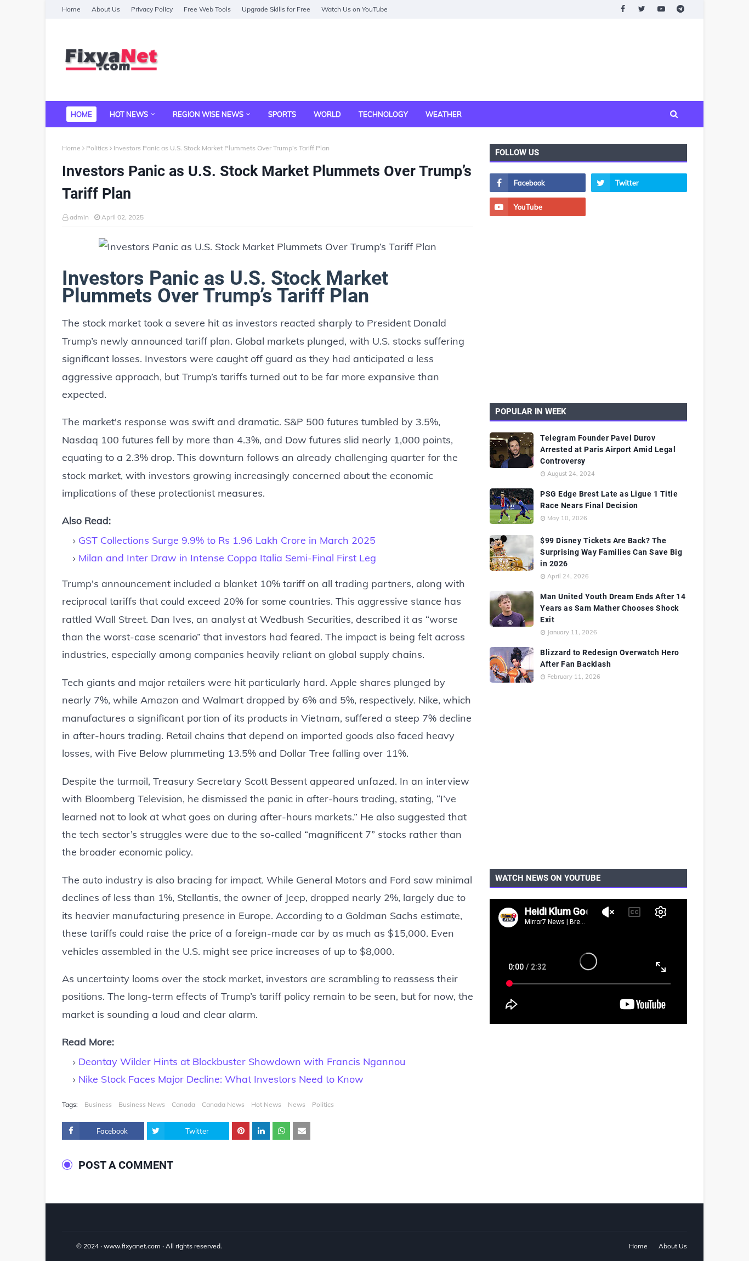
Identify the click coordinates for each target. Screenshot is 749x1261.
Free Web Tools (207, 9)
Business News (141, 1104)
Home (71, 9)
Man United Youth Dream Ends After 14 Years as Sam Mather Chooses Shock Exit (612, 608)
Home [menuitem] (81, 114)
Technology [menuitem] (383, 114)
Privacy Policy (152, 9)
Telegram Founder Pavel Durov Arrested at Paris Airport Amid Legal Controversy (608, 449)
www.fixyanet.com (132, 1246)
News (296, 1104)
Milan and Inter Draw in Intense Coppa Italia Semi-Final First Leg (227, 557)
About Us (106, 9)
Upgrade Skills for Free (276, 9)
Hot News (266, 1104)
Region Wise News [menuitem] (208, 114)
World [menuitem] (327, 114)
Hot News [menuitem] (129, 114)
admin (79, 217)
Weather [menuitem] (443, 114)
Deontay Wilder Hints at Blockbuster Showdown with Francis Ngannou (241, 1061)
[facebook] (622, 9)
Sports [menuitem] (282, 114)
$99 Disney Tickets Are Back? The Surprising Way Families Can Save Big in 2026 (611, 552)
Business (98, 1104)
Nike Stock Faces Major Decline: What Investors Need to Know (221, 1079)
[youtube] (661, 9)
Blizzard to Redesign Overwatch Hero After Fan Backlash (609, 658)
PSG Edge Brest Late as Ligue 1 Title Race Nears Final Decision (609, 499)
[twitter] (642, 9)
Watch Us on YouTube (354, 9)
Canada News (223, 1104)
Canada (183, 1104)
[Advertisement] (487, 60)
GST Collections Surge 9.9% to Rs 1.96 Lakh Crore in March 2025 (227, 540)
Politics (97, 148)
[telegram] (680, 9)
